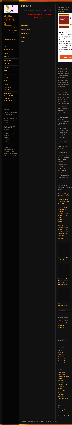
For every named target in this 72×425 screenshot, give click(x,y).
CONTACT (6, 84)
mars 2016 (60, 352)
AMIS (5, 81)
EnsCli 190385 (61, 328)
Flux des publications (63, 410)
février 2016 (61, 354)
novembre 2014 (62, 362)
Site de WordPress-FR (63, 415)
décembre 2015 (62, 358)
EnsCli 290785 (61, 325)
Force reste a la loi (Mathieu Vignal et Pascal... (63, 280)
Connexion (61, 408)
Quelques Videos (62, 390)
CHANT (6, 77)
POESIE (6, 46)
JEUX (5, 70)
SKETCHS (6, 53)
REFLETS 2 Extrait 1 (63, 332)
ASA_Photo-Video (64, 259)
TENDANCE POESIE (63, 398)
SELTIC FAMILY (25, 25)
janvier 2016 (61, 356)
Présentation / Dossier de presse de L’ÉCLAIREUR (10, 41)
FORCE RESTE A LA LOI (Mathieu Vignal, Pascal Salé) (63, 322)
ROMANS (6, 67)
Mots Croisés (61, 372)
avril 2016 (60, 350)
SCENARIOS (7, 63)
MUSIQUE (6, 74)
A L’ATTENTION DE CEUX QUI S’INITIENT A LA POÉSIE (10, 120)
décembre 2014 (62, 360)
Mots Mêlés (61, 380)
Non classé (61, 382)
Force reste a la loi (63, 258)
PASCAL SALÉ (25, 33)
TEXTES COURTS (8, 49)
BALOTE (60, 303)
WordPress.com (53, 421)
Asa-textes (10, 19)
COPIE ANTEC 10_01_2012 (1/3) (8, 94)
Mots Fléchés (61, 374)
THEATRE (6, 56)
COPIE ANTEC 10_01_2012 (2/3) (8, 99)
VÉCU (59, 330)
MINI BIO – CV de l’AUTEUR (8, 88)
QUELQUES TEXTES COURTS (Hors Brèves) (63, 386)
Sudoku (60, 392)
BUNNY (23, 37)
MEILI (22, 41)
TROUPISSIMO (8, 60)
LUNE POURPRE (25, 29)
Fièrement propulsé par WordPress (30, 421)
